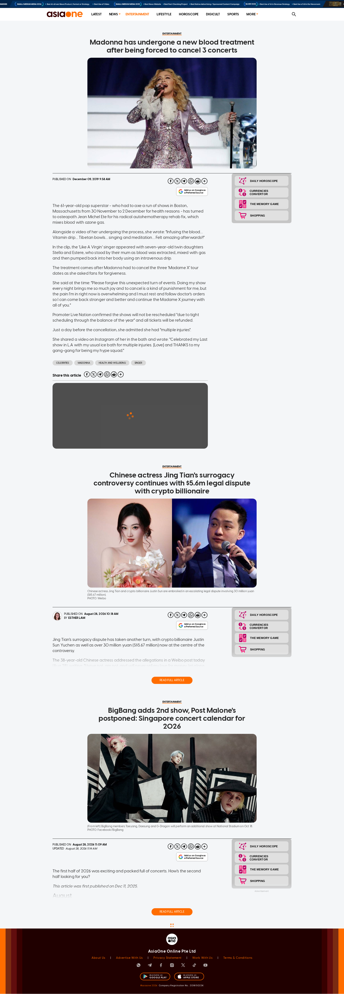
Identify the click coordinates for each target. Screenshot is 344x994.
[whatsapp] (191, 181)
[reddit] (197, 181)
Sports (233, 14)
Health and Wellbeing (112, 362)
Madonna (84, 362)
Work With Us (202, 958)
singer (138, 362)
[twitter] (177, 181)
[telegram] (184, 181)
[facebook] (170, 181)
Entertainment (137, 14)
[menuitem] (96, 14)
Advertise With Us (129, 958)
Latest (96, 14)
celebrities (62, 362)
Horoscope (188, 14)
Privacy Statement (167, 958)
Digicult (213, 14)
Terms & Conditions (237, 958)
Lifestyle (164, 14)
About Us (98, 958)
